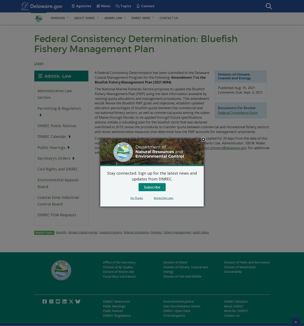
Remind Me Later (164, 198)
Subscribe (152, 187)
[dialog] (152, 172)
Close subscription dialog (203, 140)
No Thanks (136, 198)
